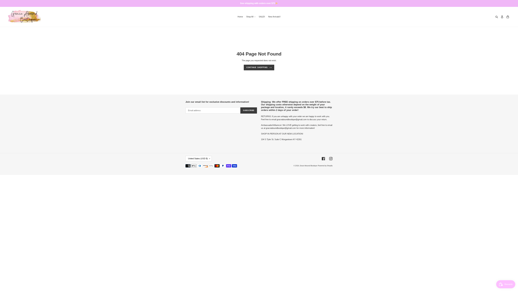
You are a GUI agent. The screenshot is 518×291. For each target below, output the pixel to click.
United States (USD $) (198, 158)
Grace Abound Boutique (308, 166)
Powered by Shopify (325, 166)
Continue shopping (257, 67)
